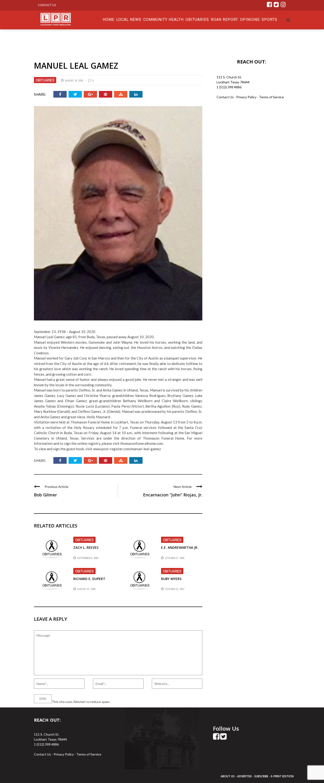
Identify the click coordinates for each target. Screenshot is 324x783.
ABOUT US (228, 776)
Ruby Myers (171, 578)
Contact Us (47, 5)
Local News (128, 19)
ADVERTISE (244, 776)
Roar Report (224, 19)
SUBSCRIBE (261, 776)
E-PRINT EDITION (282, 776)
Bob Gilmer (45, 495)
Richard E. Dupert (89, 578)
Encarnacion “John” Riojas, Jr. (172, 495)
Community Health (163, 19)
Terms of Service (271, 97)
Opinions (250, 19)
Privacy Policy (246, 97)
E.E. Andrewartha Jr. (179, 547)
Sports (269, 19)
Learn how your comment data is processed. (143, 702)
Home (108, 19)
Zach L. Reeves (85, 547)
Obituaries (197, 19)
